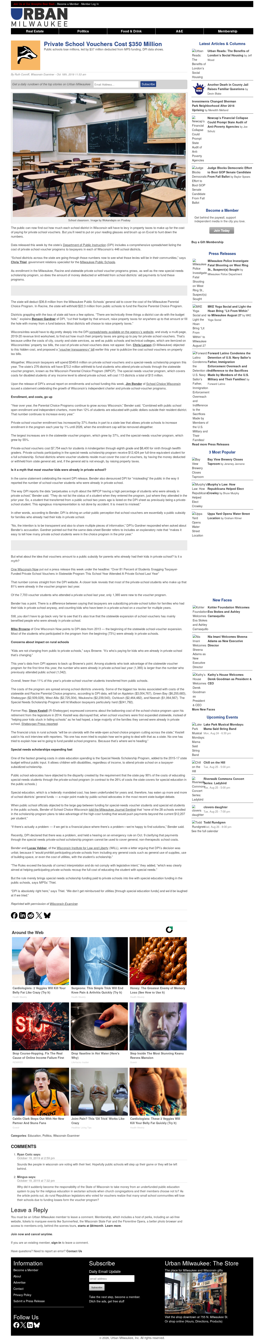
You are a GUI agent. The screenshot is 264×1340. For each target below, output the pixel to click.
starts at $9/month (90, 1225)
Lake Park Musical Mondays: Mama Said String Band (224, 726)
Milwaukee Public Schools (97, 262)
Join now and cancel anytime (31, 1234)
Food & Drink (131, 31)
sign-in (56, 1242)
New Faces (222, 600)
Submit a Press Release (29, 1301)
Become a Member (222, 210)
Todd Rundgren (215, 822)
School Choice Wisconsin (163, 383)
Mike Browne (20, 629)
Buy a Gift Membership (207, 242)
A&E (179, 31)
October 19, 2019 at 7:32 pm (36, 1180)
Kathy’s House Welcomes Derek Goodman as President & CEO (230, 678)
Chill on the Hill (214, 762)
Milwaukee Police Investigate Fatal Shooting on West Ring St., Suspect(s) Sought (228, 265)
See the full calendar (204, 831)
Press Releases (222, 253)
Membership (227, 31)
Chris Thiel (19, 262)
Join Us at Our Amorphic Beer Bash (34, 4)
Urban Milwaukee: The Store (202, 1263)
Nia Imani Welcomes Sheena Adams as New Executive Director (227, 640)
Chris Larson (142, 345)
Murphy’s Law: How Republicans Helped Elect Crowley (225, 488)
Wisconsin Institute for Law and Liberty (82, 848)
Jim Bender (134, 383)
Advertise (19, 1282)
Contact (18, 1288)
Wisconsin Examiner (42, 74)
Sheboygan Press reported (39, 723)
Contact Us (74, 1251)
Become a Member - (69, 4)
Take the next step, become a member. (114, 1297)
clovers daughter (215, 807)
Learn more (113, 1225)
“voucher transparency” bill (76, 349)
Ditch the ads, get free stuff (106, 1301)
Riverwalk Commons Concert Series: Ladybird (224, 781)
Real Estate (35, 31)
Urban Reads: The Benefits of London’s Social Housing (228, 53)
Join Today (222, 230)
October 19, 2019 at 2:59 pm (36, 1158)
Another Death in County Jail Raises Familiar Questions (227, 86)
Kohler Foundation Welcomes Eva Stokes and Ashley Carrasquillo (229, 611)
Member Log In (90, 4)
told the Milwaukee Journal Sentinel (112, 809)
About (17, 1276)
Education (34, 1135)
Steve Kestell (38, 710)
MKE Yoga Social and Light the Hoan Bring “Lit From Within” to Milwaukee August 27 (229, 310)
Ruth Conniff (22, 74)
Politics (83, 31)
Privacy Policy (22, 1295)
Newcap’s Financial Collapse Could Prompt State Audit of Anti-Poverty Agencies (227, 122)
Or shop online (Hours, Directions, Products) (194, 1321)
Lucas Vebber (37, 848)
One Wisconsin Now (25, 569)
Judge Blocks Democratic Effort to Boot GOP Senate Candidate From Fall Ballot (229, 172)
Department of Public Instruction (84, 245)
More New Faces (203, 709)
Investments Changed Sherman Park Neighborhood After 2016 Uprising (214, 105)
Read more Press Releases (210, 444)
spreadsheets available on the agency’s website (121, 332)
